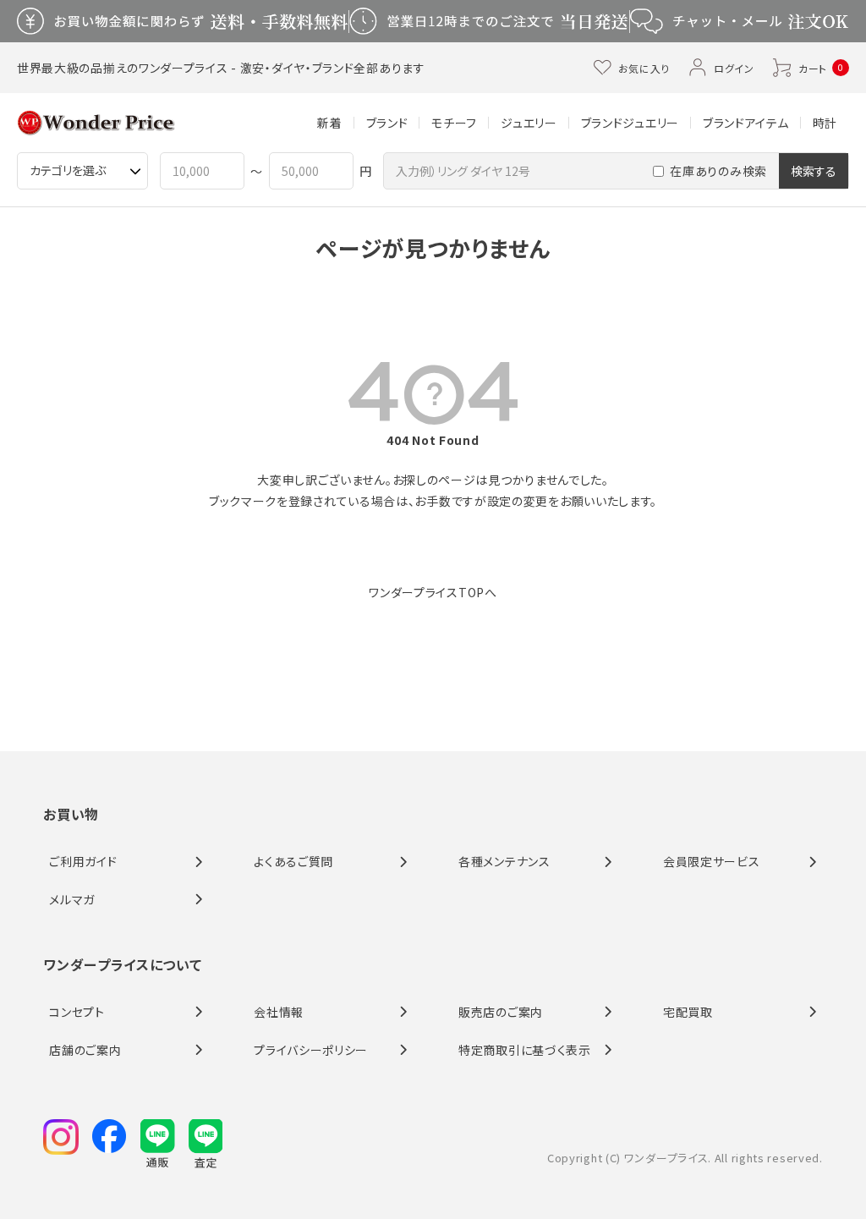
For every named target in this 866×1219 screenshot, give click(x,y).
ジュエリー (529, 122)
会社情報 (279, 1011)
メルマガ (72, 899)
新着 (329, 122)
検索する (813, 170)
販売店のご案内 (500, 1011)
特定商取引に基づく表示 (524, 1049)
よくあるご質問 (293, 861)
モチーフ (454, 122)
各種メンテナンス (504, 861)
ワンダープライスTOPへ (432, 592)
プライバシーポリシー (311, 1049)
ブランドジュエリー (630, 122)
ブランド (387, 122)
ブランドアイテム (746, 122)
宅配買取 (688, 1011)
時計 (825, 122)
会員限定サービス (711, 861)
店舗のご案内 (85, 1049)
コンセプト (77, 1011)
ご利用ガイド (83, 861)
